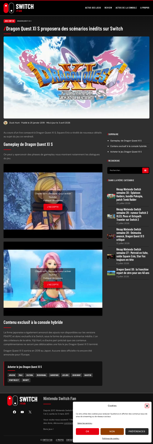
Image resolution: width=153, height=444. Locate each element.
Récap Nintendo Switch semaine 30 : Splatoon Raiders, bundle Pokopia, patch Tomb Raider (129, 194)
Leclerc (65, 375)
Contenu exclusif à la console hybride (128, 146)
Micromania (41, 375)
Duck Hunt (14, 122)
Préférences (137, 431)
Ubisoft (26, 380)
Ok (87, 431)
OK (145, 170)
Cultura (29, 375)
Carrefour (54, 375)
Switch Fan (47, 440)
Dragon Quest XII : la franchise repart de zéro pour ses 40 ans (132, 271)
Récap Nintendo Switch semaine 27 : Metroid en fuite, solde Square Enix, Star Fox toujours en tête (132, 254)
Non (112, 431)
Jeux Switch (9, 21)
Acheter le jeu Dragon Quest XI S (126, 151)
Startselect (14, 380)
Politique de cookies (110, 438)
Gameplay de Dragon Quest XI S (125, 140)
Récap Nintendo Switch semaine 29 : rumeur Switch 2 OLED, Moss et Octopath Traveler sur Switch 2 (132, 214)
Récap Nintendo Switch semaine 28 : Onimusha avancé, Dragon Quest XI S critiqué (130, 234)
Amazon (12, 375)
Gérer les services (84, 423)
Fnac (21, 375)
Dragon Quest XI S (24, 21)
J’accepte (53, 206)
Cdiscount (76, 375)
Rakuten (88, 375)
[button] (147, 405)
